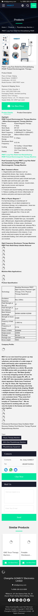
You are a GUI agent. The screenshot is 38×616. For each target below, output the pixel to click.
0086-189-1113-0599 (29, 1)
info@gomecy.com (10, 1)
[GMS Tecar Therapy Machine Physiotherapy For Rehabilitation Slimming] (10, 542)
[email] (15, 470)
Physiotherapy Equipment (11, 447)
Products (11, 27)
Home (4, 27)
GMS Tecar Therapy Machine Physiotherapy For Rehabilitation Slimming (10, 554)
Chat (33, 5)
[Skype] (6, 470)
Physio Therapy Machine (11, 437)
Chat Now (19, 476)
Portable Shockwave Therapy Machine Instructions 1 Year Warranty (27, 554)
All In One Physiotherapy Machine (14, 442)
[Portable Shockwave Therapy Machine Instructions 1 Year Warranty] (27, 542)
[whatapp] (11, 470)
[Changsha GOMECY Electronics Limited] (10, 5)
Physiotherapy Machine (25, 27)
